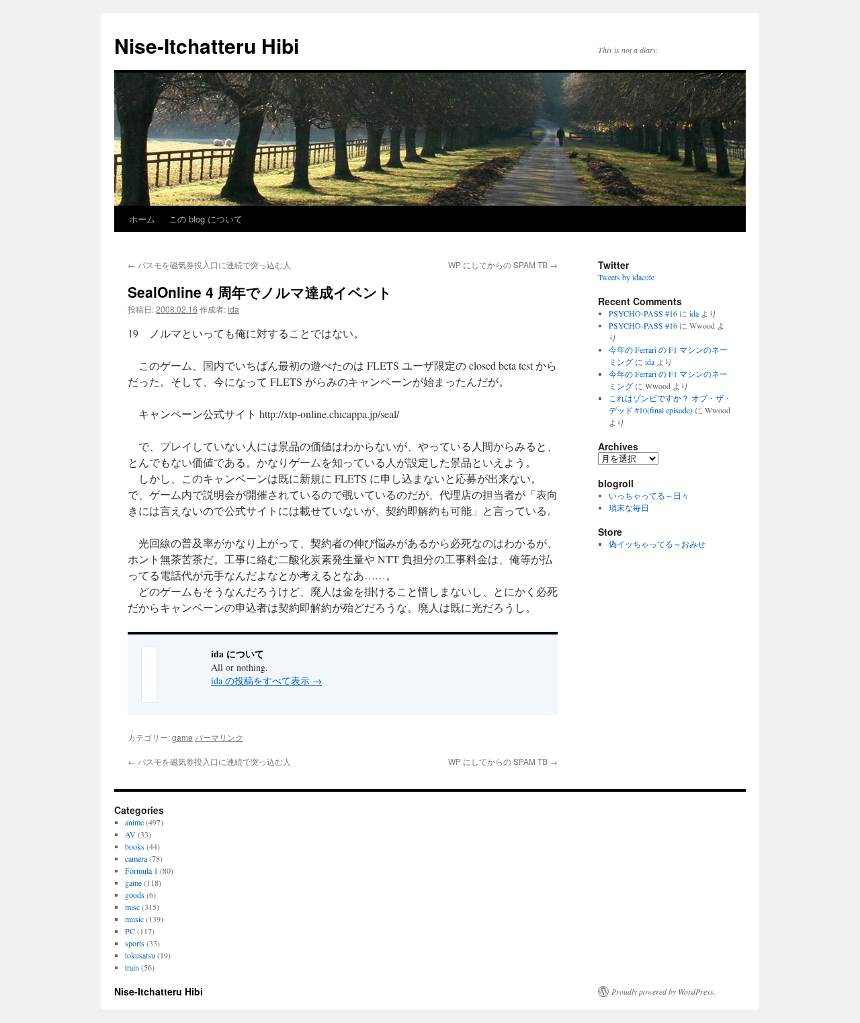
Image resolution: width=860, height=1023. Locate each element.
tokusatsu (140, 955)
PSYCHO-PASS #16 (643, 313)
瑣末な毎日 (629, 507)
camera (136, 858)
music (134, 918)
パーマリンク (219, 737)
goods (134, 894)
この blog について (206, 218)
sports (134, 943)
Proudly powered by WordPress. (663, 991)
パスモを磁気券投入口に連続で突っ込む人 (209, 264)
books (134, 846)
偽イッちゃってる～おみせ (657, 543)
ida (233, 309)
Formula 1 (141, 870)
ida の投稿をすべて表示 (266, 680)
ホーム (142, 218)
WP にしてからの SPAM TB (503, 264)
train (132, 967)
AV (130, 834)
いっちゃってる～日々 (649, 495)
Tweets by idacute (626, 277)
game (182, 737)
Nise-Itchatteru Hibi (206, 45)
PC (130, 931)
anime (134, 822)
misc (132, 906)
